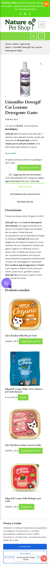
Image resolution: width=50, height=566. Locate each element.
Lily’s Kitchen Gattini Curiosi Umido (23, 445)
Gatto (15, 44)
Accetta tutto (25, 547)
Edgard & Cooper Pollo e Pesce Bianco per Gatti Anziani (24, 390)
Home (8, 44)
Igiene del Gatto (13, 181)
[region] (25, 542)
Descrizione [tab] (25, 187)
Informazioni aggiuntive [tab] (25, 194)
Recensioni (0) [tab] (25, 202)
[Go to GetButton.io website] (44, 563)
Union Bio (34, 181)
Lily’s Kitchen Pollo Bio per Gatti (21, 335)
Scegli (23, 397)
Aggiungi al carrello (29, 167)
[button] (41, 64)
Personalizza (25, 553)
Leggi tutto (26, 507)
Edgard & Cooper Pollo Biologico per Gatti (23, 500)
